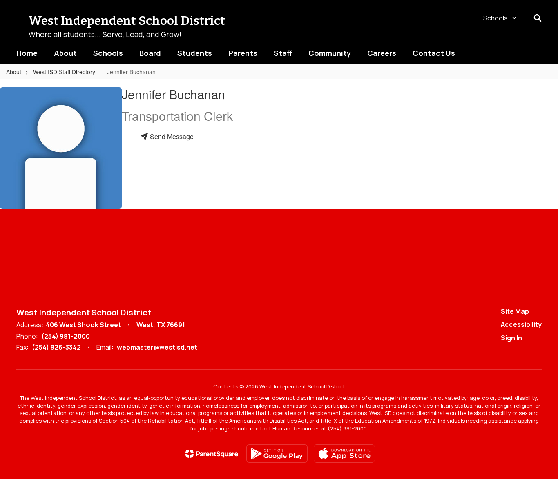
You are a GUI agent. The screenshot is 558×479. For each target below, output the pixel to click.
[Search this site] (537, 18)
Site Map (515, 311)
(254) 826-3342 (56, 347)
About (13, 72)
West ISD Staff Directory (64, 72)
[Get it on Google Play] (277, 453)
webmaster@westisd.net (157, 347)
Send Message (171, 136)
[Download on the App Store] (344, 453)
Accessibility (521, 324)
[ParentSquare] (211, 454)
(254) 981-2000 (65, 336)
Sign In (511, 337)
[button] (500, 17)
